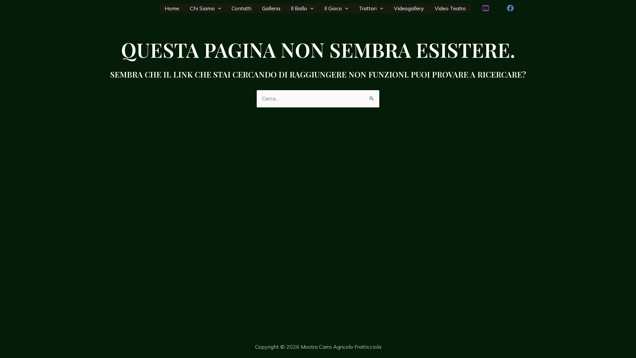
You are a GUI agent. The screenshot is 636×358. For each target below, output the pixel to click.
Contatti (241, 8)
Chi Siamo (202, 8)
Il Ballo (299, 8)
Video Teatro (450, 8)
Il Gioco (333, 8)
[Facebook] (510, 8)
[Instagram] (486, 8)
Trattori (368, 8)
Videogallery (409, 8)
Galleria (271, 8)
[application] (218, 8)
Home (172, 8)
